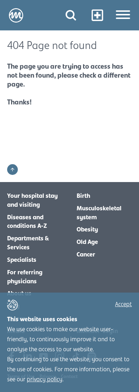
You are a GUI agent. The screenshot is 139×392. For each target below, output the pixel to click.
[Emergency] (97, 15)
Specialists (21, 260)
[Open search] (70, 15)
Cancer (86, 254)
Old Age (87, 242)
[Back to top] (12, 169)
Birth (83, 196)
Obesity (87, 229)
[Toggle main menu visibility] (123, 15)
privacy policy (44, 379)
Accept (123, 304)
